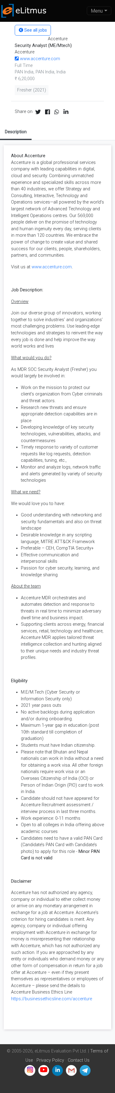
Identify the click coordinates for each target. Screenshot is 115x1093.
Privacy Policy (50, 1060)
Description (16, 131)
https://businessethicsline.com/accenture (51, 999)
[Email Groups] (71, 1070)
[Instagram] (30, 1070)
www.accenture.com (39, 58)
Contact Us (79, 1060)
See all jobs (35, 30)
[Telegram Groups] (85, 1070)
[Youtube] (43, 1070)
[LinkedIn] (57, 1070)
